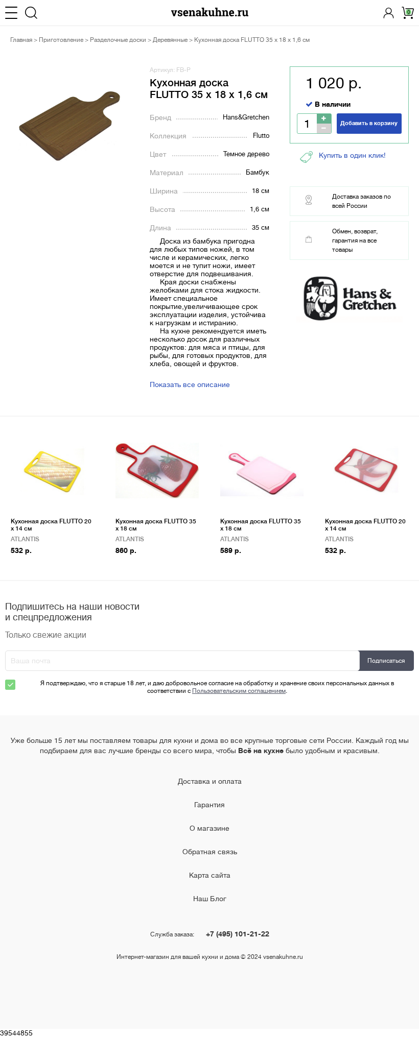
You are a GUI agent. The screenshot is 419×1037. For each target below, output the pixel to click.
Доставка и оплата (210, 781)
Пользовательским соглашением (239, 690)
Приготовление (61, 39)
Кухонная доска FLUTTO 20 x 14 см (51, 525)
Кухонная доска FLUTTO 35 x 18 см (155, 525)
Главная (21, 39)
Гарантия (209, 805)
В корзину (30, 566)
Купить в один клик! (352, 155)
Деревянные (170, 39)
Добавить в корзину (369, 123)
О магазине (209, 828)
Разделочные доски (118, 39)
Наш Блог (209, 899)
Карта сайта (209, 875)
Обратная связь (209, 852)
